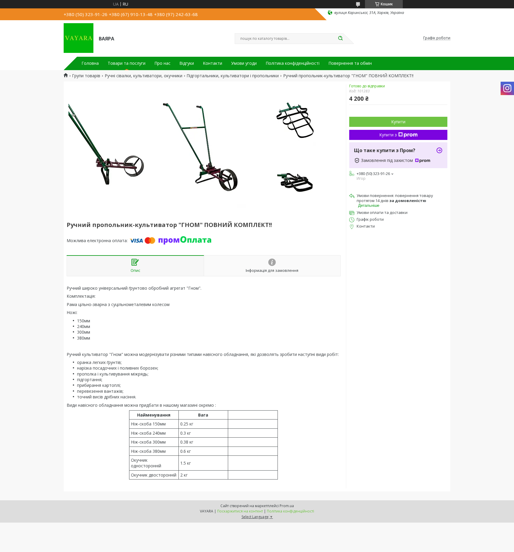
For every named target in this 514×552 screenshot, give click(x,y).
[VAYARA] (78, 38)
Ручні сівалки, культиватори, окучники (143, 75)
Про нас (162, 63)
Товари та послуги (126, 63)
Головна (90, 63)
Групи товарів (86, 75)
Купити (398, 121)
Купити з (388, 135)
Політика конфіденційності (292, 63)
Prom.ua (287, 505)
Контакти (212, 63)
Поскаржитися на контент (240, 511)
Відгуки (186, 63)
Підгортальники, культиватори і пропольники (233, 75)
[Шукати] (340, 38)
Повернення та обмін (350, 63)
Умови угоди (244, 63)
